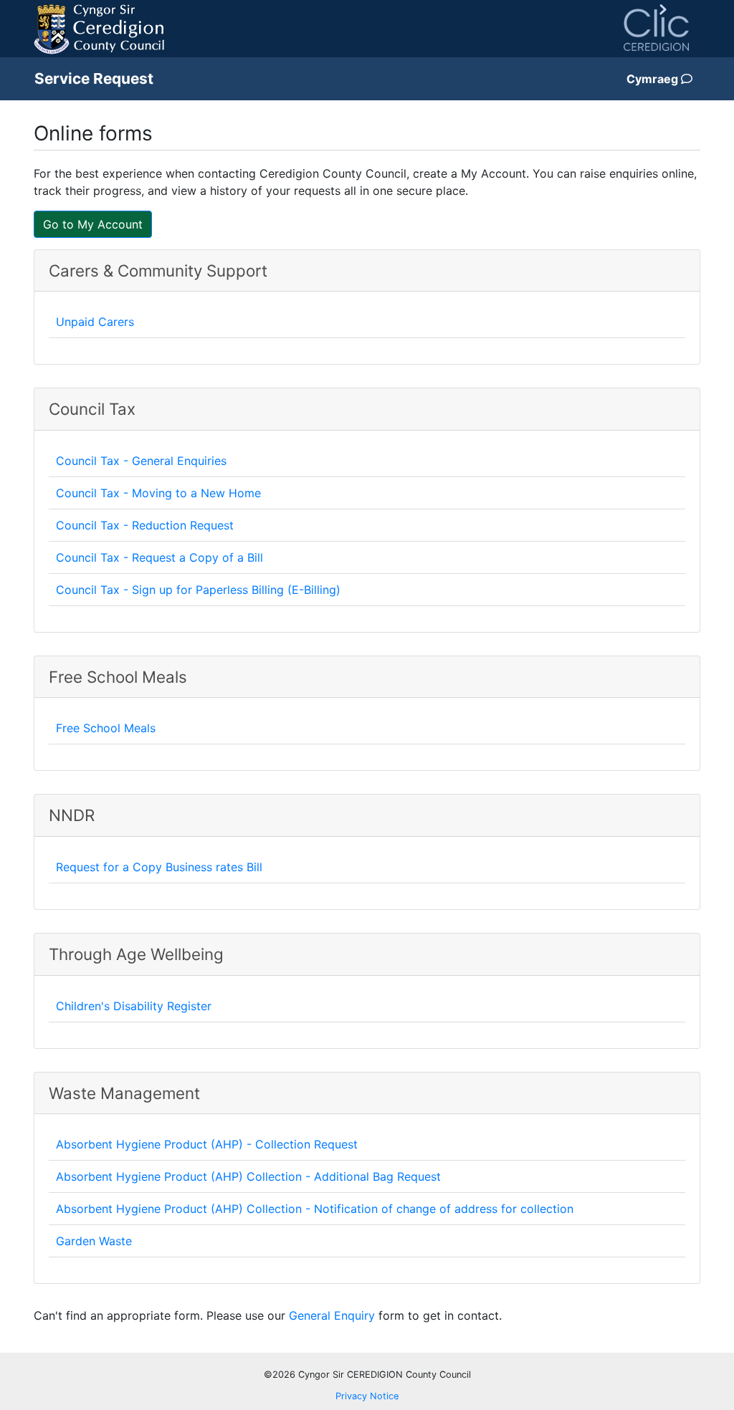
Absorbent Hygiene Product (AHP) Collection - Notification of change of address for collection (314, 1209)
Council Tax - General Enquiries (141, 461)
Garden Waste (94, 1241)
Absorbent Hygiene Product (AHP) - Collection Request (207, 1144)
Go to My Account (93, 224)
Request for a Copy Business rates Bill (159, 867)
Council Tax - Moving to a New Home (158, 493)
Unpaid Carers (95, 322)
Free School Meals (106, 728)
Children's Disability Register (133, 1006)
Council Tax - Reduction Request (145, 525)
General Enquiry (332, 1315)
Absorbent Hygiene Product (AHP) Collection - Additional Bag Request (248, 1176)
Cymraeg (653, 79)
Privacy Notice (367, 1396)
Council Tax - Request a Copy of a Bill (159, 557)
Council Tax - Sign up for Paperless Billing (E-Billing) (198, 589)
